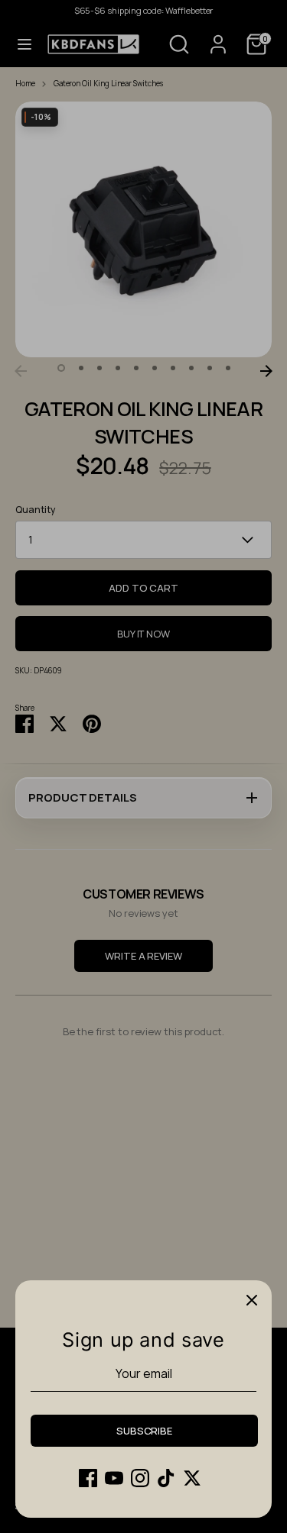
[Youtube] (114, 1478)
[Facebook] (88, 1478)
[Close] (252, 1300)
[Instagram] (140, 1478)
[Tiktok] (166, 1478)
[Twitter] (192, 1478)
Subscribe (144, 1431)
